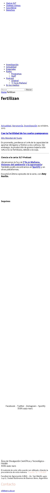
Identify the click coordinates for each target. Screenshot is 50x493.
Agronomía (17, 126)
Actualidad (11, 67)
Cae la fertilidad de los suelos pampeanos (24, 133)
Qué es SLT (11, 3)
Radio (9, 71)
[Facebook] (25, 252)
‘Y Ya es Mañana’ (19, 83)
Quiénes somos (13, 5)
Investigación (12, 64)
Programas (16, 74)
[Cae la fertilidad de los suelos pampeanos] (17, 121)
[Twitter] (25, 302)
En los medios (12, 85)
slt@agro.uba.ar (8, 491)
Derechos (10, 10)
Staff (13, 76)
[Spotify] (25, 404)
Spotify (36, 167)
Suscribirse (11, 8)
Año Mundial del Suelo (11, 138)
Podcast (10, 78)
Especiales (11, 69)
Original (15, 80)
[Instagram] (25, 353)
